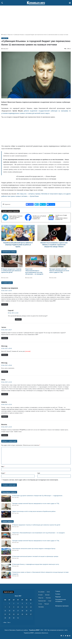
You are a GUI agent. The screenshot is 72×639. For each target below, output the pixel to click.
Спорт (49, 601)
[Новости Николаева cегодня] (36, 2)
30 (13, 618)
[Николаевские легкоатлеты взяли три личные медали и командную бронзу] (6, 551)
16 (13, 610)
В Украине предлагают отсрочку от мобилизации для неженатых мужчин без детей (11, 270)
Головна (57, 594)
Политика (48, 597)
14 (5, 610)
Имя (2, 466)
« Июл (4, 622)
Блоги (48, 591)
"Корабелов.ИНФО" (34, 630)
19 (26, 610)
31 (18, 618)
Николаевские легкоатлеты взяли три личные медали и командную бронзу (33, 548)
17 (18, 610)
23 (13, 614)
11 (22, 607)
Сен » (8, 622)
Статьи (40, 604)
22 (9, 614)
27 (30, 614)
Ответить (4, 304)
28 (5, 618)
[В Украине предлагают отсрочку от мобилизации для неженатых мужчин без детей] (12, 261)
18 (22, 610)
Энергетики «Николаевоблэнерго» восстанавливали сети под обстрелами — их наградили (38, 532)
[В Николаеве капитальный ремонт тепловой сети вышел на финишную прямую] (6, 559)
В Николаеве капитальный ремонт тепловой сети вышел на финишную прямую (35, 556)
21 (5, 614)
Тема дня (46, 604)
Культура (47, 594)
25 (22, 614)
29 (9, 618)
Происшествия (42, 601)
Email (3, 473)
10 (18, 607)
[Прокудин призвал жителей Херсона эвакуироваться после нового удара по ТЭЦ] (60, 261)
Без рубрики (41, 591)
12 (26, 607)
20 (30, 610)
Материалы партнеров (61, 606)
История (40, 594)
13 (30, 607)
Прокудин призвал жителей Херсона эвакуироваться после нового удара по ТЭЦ (59, 270)
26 (26, 614)
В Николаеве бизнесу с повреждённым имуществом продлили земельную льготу (35, 564)
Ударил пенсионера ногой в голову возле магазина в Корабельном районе (33, 511)
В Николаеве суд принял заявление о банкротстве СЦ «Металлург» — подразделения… (37, 495)
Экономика (41, 607)
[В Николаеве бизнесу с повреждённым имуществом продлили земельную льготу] (6, 567)
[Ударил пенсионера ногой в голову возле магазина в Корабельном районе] (6, 514)
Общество (10, 34)
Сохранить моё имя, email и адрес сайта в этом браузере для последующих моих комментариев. (30, 480)
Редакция (58, 596)
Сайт (38, 473)
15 (9, 610)
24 (18, 614)
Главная (4, 34)
